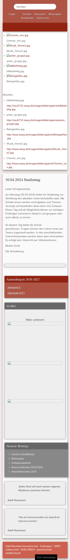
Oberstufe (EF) (16, 293)
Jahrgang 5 (14, 287)
